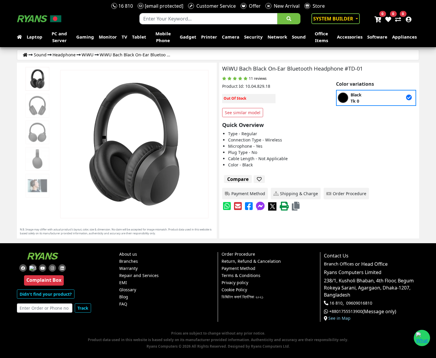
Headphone (64, 55)
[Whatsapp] (227, 206)
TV (124, 37)
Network (277, 37)
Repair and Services (139, 275)
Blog (123, 297)
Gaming (85, 37)
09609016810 (359, 303)
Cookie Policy (234, 290)
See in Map (339, 318)
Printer (209, 37)
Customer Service (215, 6)
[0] (397, 18)
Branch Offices (339, 264)
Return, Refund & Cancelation (251, 261)
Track (82, 308)
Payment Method (238, 268)
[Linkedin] (62, 268)
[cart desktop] (377, 18)
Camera (230, 37)
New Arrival (285, 6)
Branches (128, 261)
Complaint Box (43, 280)
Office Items (321, 37)
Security (253, 37)
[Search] (288, 18)
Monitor (108, 37)
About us (128, 254)
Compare (238, 179)
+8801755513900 (345, 311)
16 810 (125, 6)
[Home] (25, 55)
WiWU (87, 55)
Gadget (188, 37)
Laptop (34, 37)
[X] (272, 206)
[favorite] (259, 179)
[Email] (238, 206)
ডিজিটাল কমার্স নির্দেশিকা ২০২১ (242, 297)
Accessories (349, 37)
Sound (299, 37)
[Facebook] (249, 206)
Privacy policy (235, 283)
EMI (123, 283)
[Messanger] (260, 206)
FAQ (123, 304)
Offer (253, 6)
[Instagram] (52, 268)
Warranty (128, 268)
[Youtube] (42, 268)
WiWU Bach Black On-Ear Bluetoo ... (135, 55)
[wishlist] (388, 18)
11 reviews (258, 78)
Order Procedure (238, 254)
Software (377, 37)
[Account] (407, 18)
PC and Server (59, 37)
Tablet (139, 37)
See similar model (242, 112)
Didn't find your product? (46, 294)
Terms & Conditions (241, 275)
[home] (20, 37)
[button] (296, 206)
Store (317, 6)
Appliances (404, 37)
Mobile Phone (163, 37)
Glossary (127, 290)
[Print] (284, 206)
